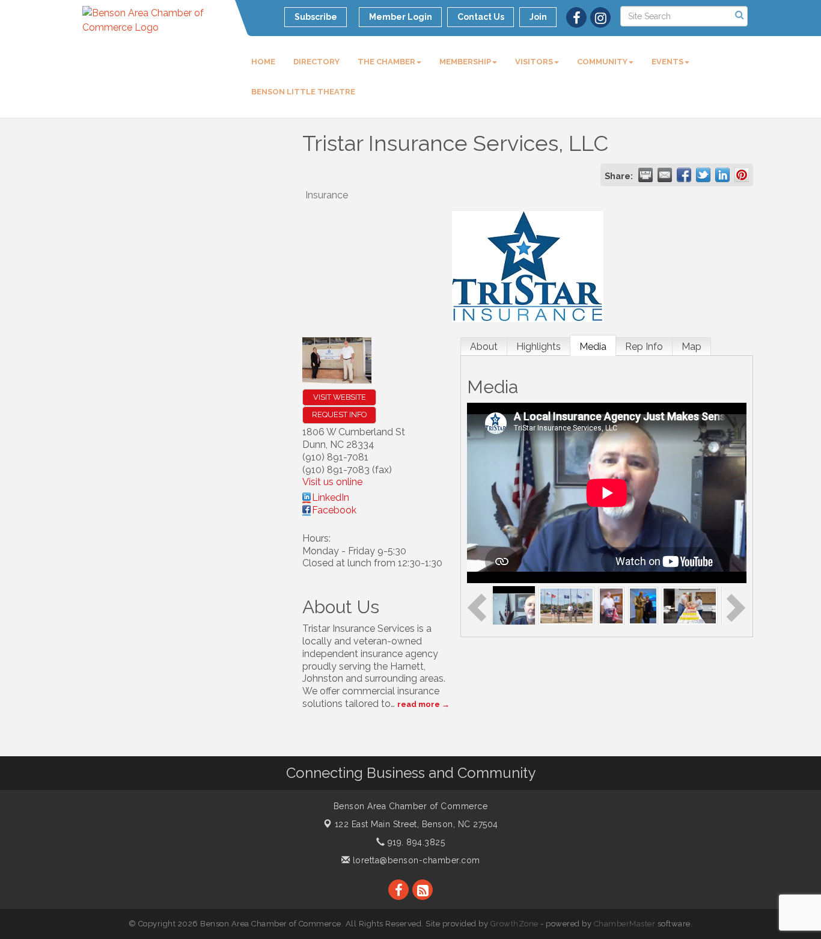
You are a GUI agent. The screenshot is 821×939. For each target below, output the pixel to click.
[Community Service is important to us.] (690, 605)
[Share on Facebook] (684, 175)
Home (263, 61)
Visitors (534, 61)
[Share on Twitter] (703, 175)
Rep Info (644, 346)
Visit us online (332, 482)
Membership (465, 61)
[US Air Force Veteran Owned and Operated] (566, 605)
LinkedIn (330, 497)
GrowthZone (514, 923)
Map (691, 346)
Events (667, 61)
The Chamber (386, 61)
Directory (316, 61)
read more (418, 704)
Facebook (334, 510)
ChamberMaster (625, 923)
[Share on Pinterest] (741, 175)
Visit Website (339, 397)
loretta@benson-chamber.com (415, 860)
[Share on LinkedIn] (722, 175)
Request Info (339, 414)
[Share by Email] (665, 175)
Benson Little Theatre (303, 91)
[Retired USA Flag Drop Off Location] (611, 605)
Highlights (538, 346)
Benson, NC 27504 (416, 824)
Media (592, 346)
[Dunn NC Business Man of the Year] (643, 605)
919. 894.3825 (415, 842)
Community (602, 61)
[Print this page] (645, 175)
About (484, 346)
